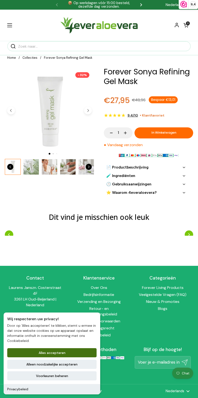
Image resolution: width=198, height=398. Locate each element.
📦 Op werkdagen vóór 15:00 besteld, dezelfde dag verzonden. (99, 4)
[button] (186, 25)
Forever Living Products (163, 287)
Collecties (29, 58)
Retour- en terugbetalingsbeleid (99, 311)
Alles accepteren (52, 353)
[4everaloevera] (99, 25)
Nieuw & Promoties (162, 301)
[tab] (49, 154)
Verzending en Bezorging (99, 301)
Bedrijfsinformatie (99, 294)
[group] (31, 167)
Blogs (162, 308)
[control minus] (109, 132)
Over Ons (99, 287)
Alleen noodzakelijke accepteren (52, 364)
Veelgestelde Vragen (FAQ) (162, 294)
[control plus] (128, 132)
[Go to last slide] (11, 110)
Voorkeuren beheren (52, 376)
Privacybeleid (17, 389)
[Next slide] (88, 110)
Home (11, 58)
